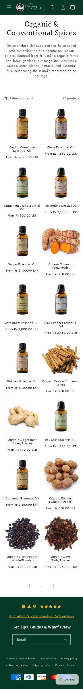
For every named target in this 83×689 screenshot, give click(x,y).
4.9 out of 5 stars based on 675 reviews (41, 616)
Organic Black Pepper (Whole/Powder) (22, 558)
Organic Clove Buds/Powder (61, 558)
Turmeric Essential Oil (61, 206)
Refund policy (49, 658)
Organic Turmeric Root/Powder (60, 266)
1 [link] (30, 585)
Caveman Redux (25, 658)
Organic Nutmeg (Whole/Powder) (61, 500)
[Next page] (53, 586)
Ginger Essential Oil (22, 264)
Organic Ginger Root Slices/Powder (22, 441)
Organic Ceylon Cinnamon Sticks (60, 383)
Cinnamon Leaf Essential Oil (22, 207)
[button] (9, 7)
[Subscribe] (65, 639)
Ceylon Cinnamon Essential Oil (22, 149)
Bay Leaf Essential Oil (61, 440)
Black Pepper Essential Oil (60, 324)
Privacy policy (69, 658)
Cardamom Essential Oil (22, 323)
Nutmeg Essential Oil (22, 381)
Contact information (67, 665)
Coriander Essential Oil (22, 499)
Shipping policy (41, 665)
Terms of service (18, 665)
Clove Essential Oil (60, 147)
